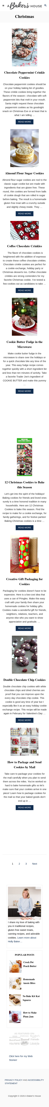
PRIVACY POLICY (13, 1080)
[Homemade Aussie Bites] (16, 983)
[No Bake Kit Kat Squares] (16, 1000)
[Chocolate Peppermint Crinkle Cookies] (24, 48)
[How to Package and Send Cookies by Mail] (24, 743)
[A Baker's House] (24, 5)
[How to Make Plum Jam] (16, 1017)
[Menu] (3, 5)
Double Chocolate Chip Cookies (24, 679)
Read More (25, 122)
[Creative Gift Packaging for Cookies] (24, 555)
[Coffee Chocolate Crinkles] (24, 231)
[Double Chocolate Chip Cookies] (24, 656)
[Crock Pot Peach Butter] (16, 966)
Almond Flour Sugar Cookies (24, 173)
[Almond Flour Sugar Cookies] (24, 149)
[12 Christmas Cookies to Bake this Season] (24, 458)
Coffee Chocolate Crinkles (24, 246)
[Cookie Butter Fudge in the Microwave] (24, 318)
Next (34, 863)
